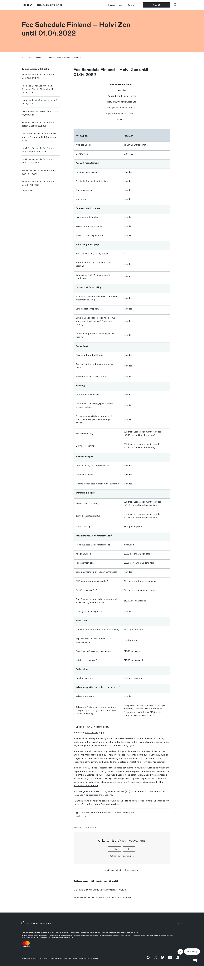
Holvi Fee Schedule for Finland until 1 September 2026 (38, 150)
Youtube (170, 957)
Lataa (86, 816)
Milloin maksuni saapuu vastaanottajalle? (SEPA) (100, 889)
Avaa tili (156, 5)
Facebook (148, 957)
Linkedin (177, 957)
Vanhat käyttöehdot (72, 58)
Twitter (163, 957)
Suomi (131, 5)
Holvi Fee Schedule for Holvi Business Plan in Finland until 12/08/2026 (37, 89)
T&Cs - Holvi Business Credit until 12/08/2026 (39, 102)
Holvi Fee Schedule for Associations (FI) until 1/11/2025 (103, 897)
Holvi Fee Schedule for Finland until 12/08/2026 (38, 76)
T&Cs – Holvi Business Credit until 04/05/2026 (40, 113)
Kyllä (114, 849)
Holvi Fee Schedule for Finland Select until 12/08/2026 (38, 124)
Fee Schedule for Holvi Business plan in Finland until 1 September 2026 (39, 137)
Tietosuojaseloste (55, 958)
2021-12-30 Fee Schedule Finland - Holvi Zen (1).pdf (106, 812)
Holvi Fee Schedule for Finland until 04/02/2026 (38, 183)
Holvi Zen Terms (93, 726)
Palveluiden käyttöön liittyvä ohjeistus (76, 958)
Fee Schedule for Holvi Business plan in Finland (39, 172)
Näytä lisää (27, 190)
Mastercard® (160, 774)
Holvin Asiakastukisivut (32, 58)
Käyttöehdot (44, 958)
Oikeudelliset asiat (53, 58)
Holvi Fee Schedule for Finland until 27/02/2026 (38, 161)
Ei (129, 849)
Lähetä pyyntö (115, 5)
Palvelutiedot (95, 958)
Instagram (155, 957)
